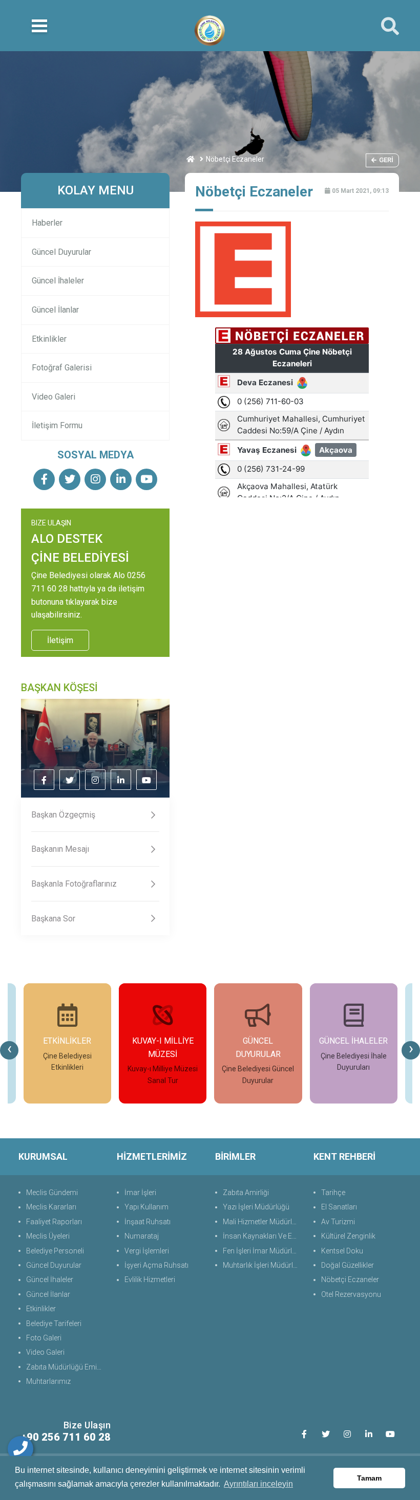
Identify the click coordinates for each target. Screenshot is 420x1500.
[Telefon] (20, 1449)
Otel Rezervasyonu (351, 1294)
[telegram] (69, 480)
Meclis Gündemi (52, 1192)
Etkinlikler (49, 339)
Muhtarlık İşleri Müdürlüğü (263, 1265)
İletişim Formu (57, 425)
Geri (386, 160)
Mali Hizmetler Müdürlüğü (263, 1222)
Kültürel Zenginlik (348, 1236)
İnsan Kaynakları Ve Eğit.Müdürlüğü (263, 1236)
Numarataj (141, 1236)
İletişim (60, 640)
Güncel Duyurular (61, 252)
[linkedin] (121, 480)
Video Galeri (53, 397)
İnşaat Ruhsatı (147, 1222)
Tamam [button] (369, 1478)
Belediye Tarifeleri (53, 1323)
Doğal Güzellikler (347, 1265)
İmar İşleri (140, 1192)
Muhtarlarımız (48, 1381)
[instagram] (95, 480)
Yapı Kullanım (146, 1207)
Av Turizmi (338, 1222)
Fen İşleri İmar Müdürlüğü (263, 1251)
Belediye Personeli (55, 1251)
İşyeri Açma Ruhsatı (156, 1265)
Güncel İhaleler (58, 280)
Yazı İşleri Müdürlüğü (256, 1207)
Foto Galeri (43, 1338)
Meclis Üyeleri (48, 1236)
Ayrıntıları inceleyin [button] (258, 1484)
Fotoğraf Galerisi (62, 367)
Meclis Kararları (51, 1207)
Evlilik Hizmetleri (149, 1279)
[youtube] (146, 480)
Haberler (47, 223)
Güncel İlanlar (55, 310)
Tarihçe (333, 1192)
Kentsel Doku (342, 1251)
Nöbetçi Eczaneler (350, 1279)
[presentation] (9, 1050)
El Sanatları (339, 1207)
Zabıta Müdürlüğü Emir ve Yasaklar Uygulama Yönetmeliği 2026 (66, 1367)
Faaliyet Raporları (54, 1222)
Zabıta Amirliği (246, 1192)
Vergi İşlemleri (146, 1251)
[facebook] (44, 480)
